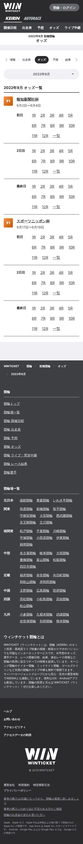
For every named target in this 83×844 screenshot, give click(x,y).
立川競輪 (46, 522)
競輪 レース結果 (15, 464)
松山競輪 (26, 606)
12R (45, 135)
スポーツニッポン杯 (33, 221)
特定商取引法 (41, 785)
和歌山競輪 (28, 582)
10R (71, 125)
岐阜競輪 (46, 553)
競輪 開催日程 (14, 421)
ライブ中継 (73, 28)
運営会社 (9, 785)
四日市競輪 (28, 566)
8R (52, 125)
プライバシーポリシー (17, 790)
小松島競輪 (44, 599)
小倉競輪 (26, 614)
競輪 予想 (11, 438)
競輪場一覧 (12, 412)
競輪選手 (10, 472)
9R (61, 125)
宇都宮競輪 (28, 516)
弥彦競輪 (26, 509)
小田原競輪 (44, 538)
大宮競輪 (46, 516)
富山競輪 (42, 560)
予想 (40, 28)
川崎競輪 (59, 531)
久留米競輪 (44, 614)
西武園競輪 (64, 516)
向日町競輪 (61, 575)
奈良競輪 (42, 575)
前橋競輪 (42, 509)
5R (70, 115)
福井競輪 (26, 575)
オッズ (54, 28)
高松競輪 (26, 599)
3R (52, 115)
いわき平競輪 (62, 500)
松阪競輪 (59, 560)
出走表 (27, 28)
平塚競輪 (26, 538)
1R (34, 115)
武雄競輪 (62, 614)
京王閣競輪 (28, 522)
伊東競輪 (62, 538)
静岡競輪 (26, 544)
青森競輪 (42, 500)
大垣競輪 (62, 553)
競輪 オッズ (12, 446)
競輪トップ (12, 404)
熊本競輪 (62, 621)
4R (61, 115)
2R (42, 115)
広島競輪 (42, 590)
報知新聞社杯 (28, 99)
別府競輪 (46, 621)
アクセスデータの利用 (17, 735)
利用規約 (24, 785)
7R (43, 125)
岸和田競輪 (48, 582)
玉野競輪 (26, 590)
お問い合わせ (12, 719)
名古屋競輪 (28, 553)
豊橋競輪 (26, 560)
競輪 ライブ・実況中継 (20, 455)
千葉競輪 (42, 531)
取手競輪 (59, 509)
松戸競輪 (26, 531)
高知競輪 (62, 599)
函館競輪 (26, 500)
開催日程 (10, 28)
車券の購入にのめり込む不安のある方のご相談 (33, 809)
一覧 (56, 135)
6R (34, 125)
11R (34, 135)
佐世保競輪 (28, 621)
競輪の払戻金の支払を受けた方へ (24, 815)
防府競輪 (59, 590)
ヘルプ (8, 711)
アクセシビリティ (15, 727)
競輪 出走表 (12, 429)
